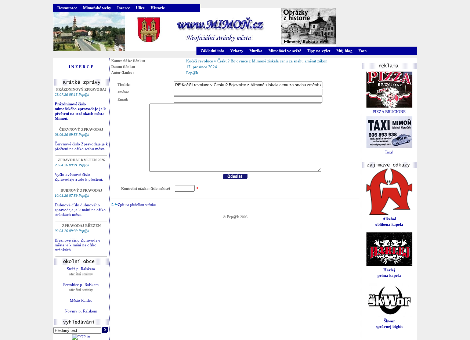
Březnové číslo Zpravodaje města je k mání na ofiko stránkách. (77, 245)
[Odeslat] (235, 178)
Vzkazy (236, 50)
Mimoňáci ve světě (284, 50)
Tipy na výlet (318, 50)
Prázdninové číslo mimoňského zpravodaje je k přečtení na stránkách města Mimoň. (80, 111)
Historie (158, 8)
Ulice (140, 8)
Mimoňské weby (97, 8)
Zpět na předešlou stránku (137, 205)
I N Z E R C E (81, 67)
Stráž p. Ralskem (81, 269)
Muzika (256, 50)
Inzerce (123, 8)
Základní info (212, 50)
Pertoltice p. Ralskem (81, 284)
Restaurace (67, 8)
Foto (362, 50)
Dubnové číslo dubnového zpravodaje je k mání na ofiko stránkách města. (80, 210)
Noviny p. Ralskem (81, 311)
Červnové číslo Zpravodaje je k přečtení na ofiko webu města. (81, 146)
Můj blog (344, 50)
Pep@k (233, 216)
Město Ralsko (81, 300)
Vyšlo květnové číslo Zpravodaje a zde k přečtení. (79, 176)
